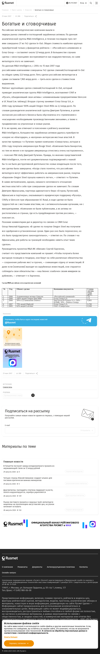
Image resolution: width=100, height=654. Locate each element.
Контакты (83, 567)
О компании (7, 567)
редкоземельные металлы (76, 483)
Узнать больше (10, 637)
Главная (5, 10)
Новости (28, 10)
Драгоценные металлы (75, 495)
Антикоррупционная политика (61, 567)
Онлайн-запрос (9, 573)
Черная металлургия (74, 471)
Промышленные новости (13, 395)
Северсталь (7, 387)
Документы (37, 567)
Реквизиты (23, 567)
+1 (33, 395)
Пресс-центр (17, 10)
